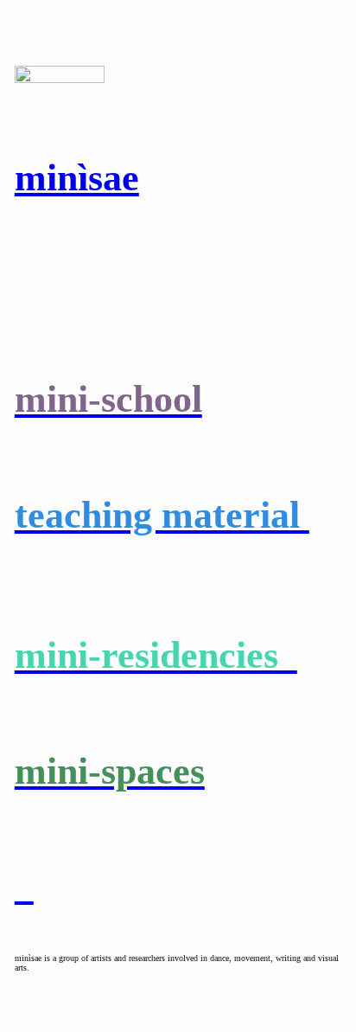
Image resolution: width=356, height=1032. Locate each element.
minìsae (77, 177)
